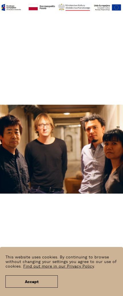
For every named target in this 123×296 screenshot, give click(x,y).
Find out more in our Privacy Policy (58, 266)
